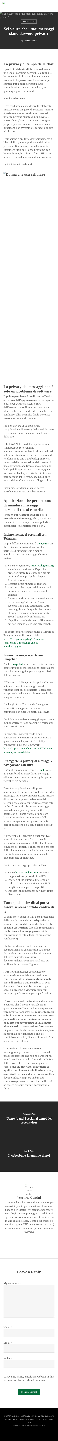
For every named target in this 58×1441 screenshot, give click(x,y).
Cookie (29, 1422)
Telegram (42, 543)
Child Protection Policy (44, 1419)
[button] (53, 5)
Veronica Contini (30, 41)
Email (8, 1342)
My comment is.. (13, 1283)
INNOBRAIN (40, 1425)
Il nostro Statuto (23, 1419)
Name (8, 1327)
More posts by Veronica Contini (29, 1243)
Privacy (32, 1419)
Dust (41, 769)
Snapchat (17, 664)
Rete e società (29, 21)
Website (8, 1357)
